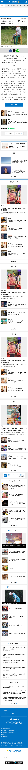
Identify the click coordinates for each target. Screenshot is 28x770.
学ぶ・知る (9, 18)
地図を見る (14, 104)
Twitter (12, 722)
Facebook (8, 722)
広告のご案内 (5, 736)
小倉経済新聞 (12, 2)
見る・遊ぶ (13, 5)
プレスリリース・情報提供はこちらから (10, 730)
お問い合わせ (5, 734)
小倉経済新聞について (6, 728)
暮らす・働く (22, 5)
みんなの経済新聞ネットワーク (14, 751)
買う (18, 5)
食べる (7, 5)
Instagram (16, 722)
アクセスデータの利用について (8, 732)
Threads (20, 722)
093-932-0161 (5, 62)
